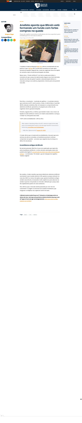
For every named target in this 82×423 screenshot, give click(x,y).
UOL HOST (23, 1)
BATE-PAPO (68, 1)
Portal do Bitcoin (41, 5)
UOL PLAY (37, 1)
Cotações (38, 9)
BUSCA (62, 1)
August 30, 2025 (41, 130)
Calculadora (45, 9)
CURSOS (32, 1)
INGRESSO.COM (17, 1)
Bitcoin (59, 9)
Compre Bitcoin (24, 9)
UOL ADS (41, 1)
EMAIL (74, 1)
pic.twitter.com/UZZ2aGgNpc (36, 127)
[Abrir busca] (73, 10)
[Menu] (76, 10)
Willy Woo (39, 66)
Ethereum (64, 9)
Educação (52, 9)
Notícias (31, 9)
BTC (30, 214)
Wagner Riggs (9, 34)
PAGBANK (28, 1)
